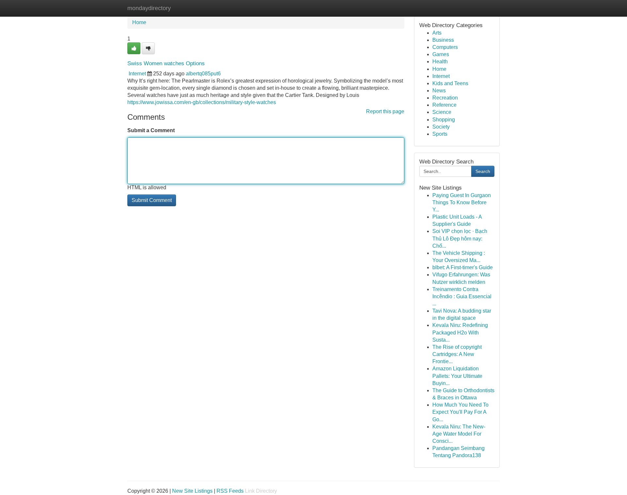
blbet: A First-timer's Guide (462, 267)
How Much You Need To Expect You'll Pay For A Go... (460, 412)
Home (139, 22)
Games (440, 54)
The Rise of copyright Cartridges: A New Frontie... (457, 354)
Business (443, 40)
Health (440, 61)
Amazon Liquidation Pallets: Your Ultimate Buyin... (457, 376)
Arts (437, 33)
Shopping (443, 119)
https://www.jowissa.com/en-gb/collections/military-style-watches (201, 102)
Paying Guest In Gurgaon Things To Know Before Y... (461, 202)
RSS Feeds (230, 491)
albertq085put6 (203, 73)
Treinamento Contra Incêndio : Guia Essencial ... (461, 296)
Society (441, 127)
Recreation (445, 98)
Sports (439, 134)
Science (441, 112)
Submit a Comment (151, 130)
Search (482, 171)
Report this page (385, 111)
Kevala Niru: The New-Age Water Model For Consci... (458, 434)
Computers (445, 47)
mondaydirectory (149, 8)
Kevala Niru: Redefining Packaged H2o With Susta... (460, 332)
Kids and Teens (450, 83)
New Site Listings (192, 491)
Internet (137, 73)
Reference (444, 105)
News (439, 90)
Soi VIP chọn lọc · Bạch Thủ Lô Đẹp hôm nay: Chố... (459, 238)
